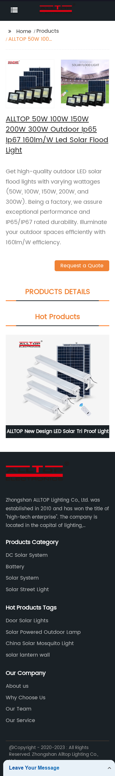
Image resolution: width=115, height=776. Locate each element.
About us (17, 686)
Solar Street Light (27, 589)
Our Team (18, 709)
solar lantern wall (28, 655)
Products (47, 31)
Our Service (20, 720)
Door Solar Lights (27, 621)
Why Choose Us (25, 698)
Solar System (22, 578)
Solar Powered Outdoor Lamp (43, 632)
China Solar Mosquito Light (40, 643)
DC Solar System (27, 555)
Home (23, 31)
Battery (15, 567)
